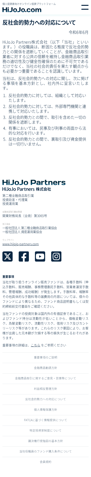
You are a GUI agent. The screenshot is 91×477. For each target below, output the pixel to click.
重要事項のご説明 (45, 357)
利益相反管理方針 (45, 389)
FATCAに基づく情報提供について (45, 420)
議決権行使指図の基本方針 (45, 441)
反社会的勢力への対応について (45, 399)
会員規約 (45, 462)
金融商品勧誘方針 (45, 368)
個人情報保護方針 (45, 409)
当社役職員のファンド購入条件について (45, 451)
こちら (35, 345)
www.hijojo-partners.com (20, 243)
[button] (85, 7)
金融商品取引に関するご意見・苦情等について (45, 378)
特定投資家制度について (46, 430)
